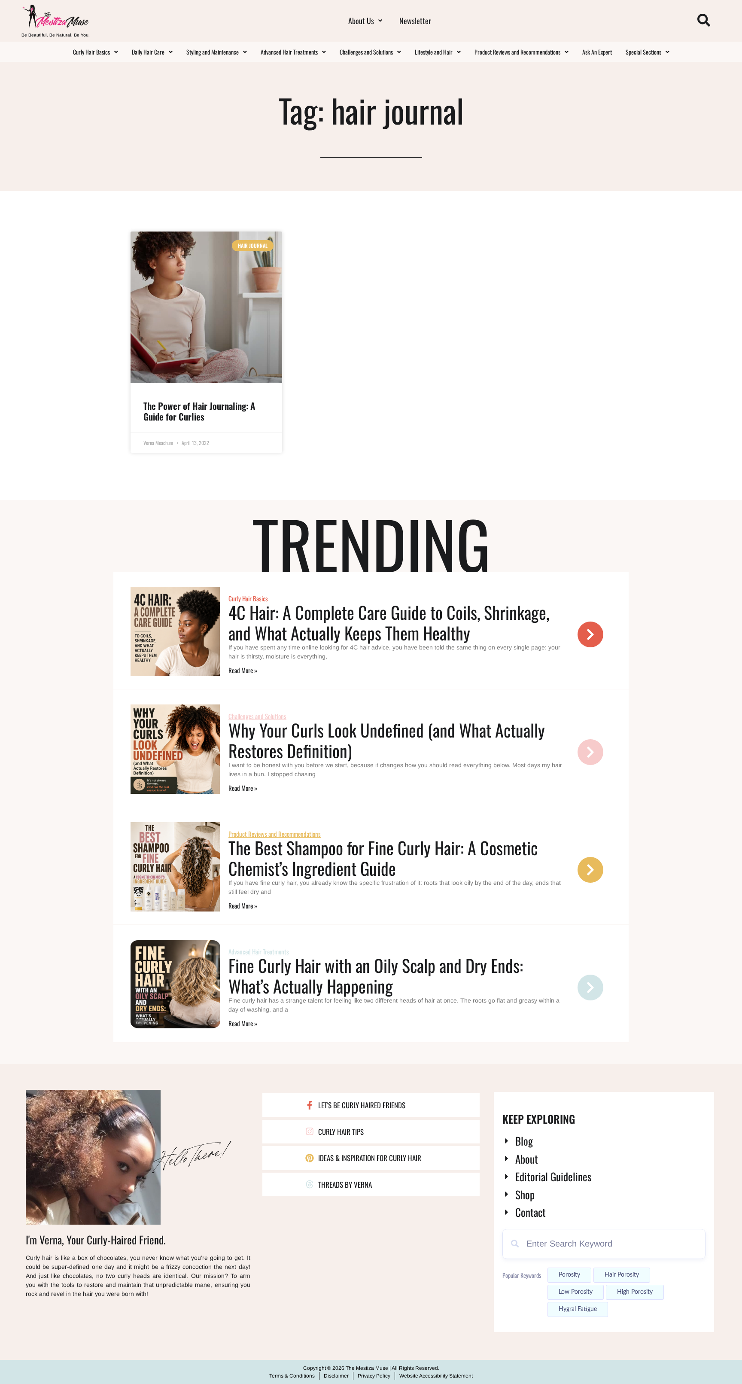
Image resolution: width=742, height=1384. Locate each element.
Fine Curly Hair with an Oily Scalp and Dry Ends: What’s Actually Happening (375, 975)
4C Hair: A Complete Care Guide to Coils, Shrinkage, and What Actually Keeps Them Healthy (388, 622)
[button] (365, 20)
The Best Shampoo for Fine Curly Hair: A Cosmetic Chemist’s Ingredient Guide (383, 858)
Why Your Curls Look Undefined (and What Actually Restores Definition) (386, 740)
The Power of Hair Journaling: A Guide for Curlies (199, 411)
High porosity (635, 1292)
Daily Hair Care (148, 51)
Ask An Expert (597, 51)
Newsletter (415, 20)
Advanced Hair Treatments (289, 51)
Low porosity (576, 1292)
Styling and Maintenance (212, 51)
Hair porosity (622, 1275)
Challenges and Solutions (366, 51)
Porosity (569, 1275)
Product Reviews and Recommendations (517, 51)
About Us (361, 20)
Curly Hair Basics (91, 51)
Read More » (242, 670)
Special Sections (643, 51)
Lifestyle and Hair (434, 51)
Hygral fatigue (578, 1309)
